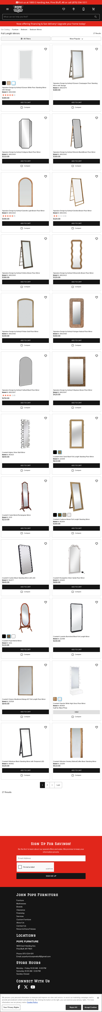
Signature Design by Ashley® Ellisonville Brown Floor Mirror (73, 273)
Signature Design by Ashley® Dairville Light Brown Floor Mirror (23, 211)
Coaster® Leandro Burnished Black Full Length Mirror (71, 636)
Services (20, 916)
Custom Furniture (23, 919)
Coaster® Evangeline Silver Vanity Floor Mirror (69, 578)
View (76, 712)
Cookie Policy (32, 1002)
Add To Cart (26, 102)
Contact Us (21, 926)
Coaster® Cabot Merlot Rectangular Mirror (16, 515)
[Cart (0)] (94, 9)
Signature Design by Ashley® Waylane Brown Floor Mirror (72, 390)
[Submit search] (95, 17)
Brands (19, 906)
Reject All (73, 1007)
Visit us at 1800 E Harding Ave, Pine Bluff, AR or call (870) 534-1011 (52, 2)
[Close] (98, 998)
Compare (27, 107)
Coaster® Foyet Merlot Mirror (12, 641)
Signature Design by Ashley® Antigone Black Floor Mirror (21, 152)
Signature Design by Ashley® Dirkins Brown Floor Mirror (21, 273)
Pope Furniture (27, 941)
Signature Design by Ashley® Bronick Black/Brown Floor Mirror (74, 152)
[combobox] (76, 39)
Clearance (20, 910)
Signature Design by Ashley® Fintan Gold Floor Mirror (20, 331)
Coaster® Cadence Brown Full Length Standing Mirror (71, 519)
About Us (20, 922)
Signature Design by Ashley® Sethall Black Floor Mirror (20, 390)
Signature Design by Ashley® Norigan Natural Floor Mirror (72, 331)
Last (58, 785)
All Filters (27, 39)
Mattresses (21, 903)
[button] (7, 9)
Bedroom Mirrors (36, 29)
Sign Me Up (51, 876)
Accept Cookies (91, 1007)
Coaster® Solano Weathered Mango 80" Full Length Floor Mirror (24, 699)
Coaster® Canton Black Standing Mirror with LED (18, 578)
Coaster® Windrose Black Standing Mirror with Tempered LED (23, 761)
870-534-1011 (28, 953)
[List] (64, 9)
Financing (20, 913)
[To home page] (18, 9)
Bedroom (24, 29)
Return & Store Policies (26, 929)
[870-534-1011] (84, 9)
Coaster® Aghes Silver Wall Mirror (13, 452)
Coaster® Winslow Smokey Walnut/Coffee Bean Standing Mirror (74, 761)
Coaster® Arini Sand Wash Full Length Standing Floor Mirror (73, 457)
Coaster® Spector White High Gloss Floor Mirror (69, 703)
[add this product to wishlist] (46, 49)
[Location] (74, 9)
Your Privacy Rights (11, 1007)
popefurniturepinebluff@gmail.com (36, 956)
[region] (51, 1003)
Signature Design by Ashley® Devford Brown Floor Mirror (72, 211)
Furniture (15, 29)
